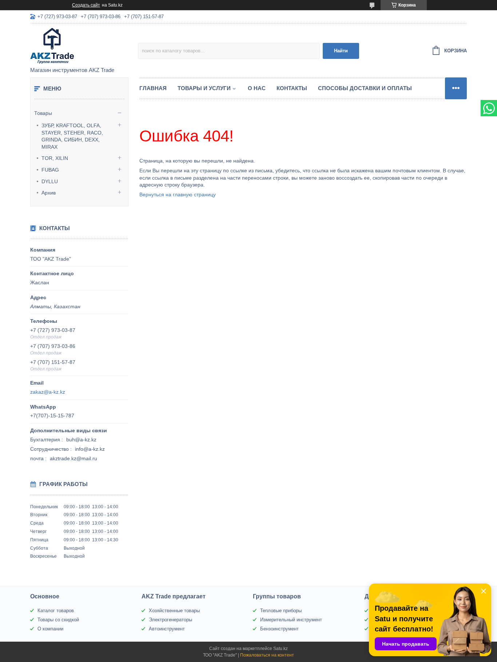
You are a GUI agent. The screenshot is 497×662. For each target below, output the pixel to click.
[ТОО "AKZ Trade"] (84, 46)
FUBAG (50, 170)
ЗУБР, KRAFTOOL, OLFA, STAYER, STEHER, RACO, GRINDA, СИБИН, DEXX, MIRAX (72, 136)
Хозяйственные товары (174, 610)
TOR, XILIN (54, 158)
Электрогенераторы (170, 619)
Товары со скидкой (58, 619)
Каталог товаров (55, 610)
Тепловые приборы (281, 610)
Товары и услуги (204, 88)
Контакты (292, 88)
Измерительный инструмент (291, 619)
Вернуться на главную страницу (177, 194)
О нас (257, 88)
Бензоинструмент (279, 628)
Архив (48, 193)
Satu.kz (280, 648)
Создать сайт (86, 5)
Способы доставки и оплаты (365, 88)
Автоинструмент (167, 628)
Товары (43, 113)
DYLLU (49, 181)
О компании (50, 628)
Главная (153, 88)
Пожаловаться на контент (267, 655)
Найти (341, 50)
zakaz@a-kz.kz (47, 392)
